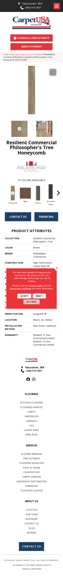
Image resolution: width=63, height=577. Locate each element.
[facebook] (28, 379)
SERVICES (31, 445)
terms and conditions (21, 288)
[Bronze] (38, 193)
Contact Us (17, 217)
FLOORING (31, 394)
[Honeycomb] (12, 193)
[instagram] (34, 379)
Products (37, 54)
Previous (4, 127)
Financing (46, 217)
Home (6, 54)
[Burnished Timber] (50, 191)
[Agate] (25, 193)
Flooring (14, 54)
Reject (39, 296)
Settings (31, 301)
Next (58, 127)
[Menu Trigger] (56, 6)
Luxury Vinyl (25, 54)
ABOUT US (31, 501)
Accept (24, 296)
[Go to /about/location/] (29, 4)
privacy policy (36, 285)
